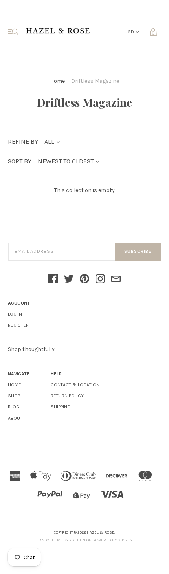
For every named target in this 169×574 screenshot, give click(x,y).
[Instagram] (100, 279)
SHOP (14, 396)
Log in (15, 314)
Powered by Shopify (112, 540)
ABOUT (15, 418)
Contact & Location (75, 385)
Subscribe (137, 251)
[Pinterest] (84, 279)
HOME (14, 385)
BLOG (13, 406)
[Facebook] (53, 279)
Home (57, 81)
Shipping (60, 406)
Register (18, 325)
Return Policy (67, 396)
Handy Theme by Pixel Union (64, 540)
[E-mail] (116, 279)
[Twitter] (68, 279)
